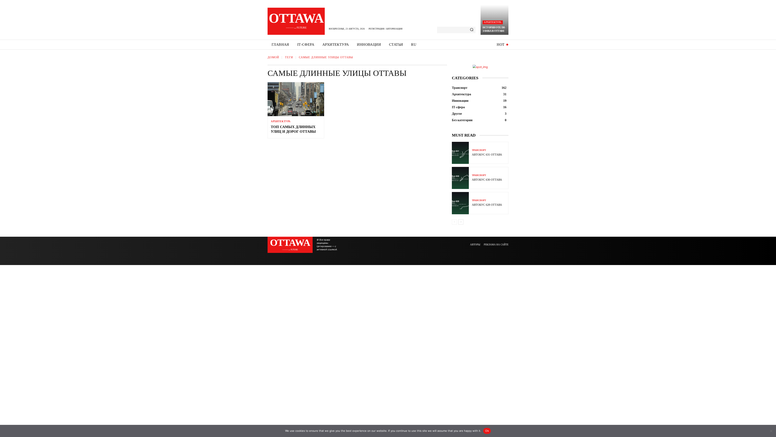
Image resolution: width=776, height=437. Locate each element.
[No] (771, 431)
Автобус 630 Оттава (487, 179)
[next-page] (460, 222)
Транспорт (479, 150)
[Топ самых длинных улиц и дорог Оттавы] (296, 99)
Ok (487, 430)
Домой (273, 57)
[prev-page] (454, 222)
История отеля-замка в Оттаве (494, 29)
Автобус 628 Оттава (487, 204)
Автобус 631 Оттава (487, 154)
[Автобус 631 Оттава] (460, 153)
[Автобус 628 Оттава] (460, 203)
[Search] (472, 30)
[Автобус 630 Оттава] (460, 178)
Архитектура (492, 22)
